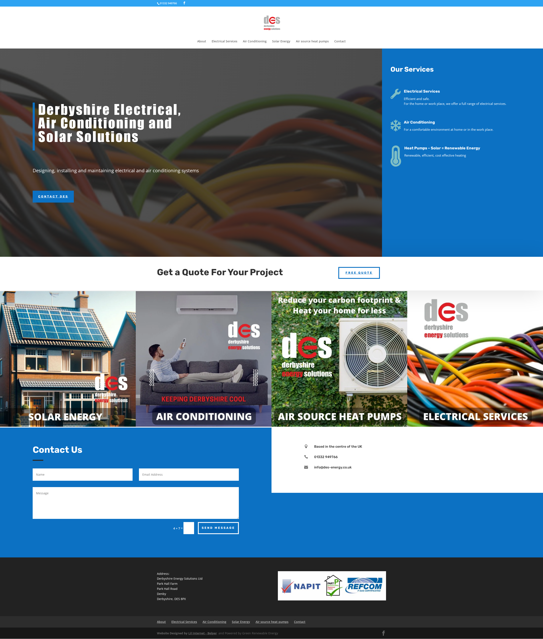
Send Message (218, 528)
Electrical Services (224, 41)
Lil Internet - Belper (202, 633)
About (201, 41)
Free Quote (359, 273)
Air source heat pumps (312, 41)
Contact (340, 41)
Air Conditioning (255, 41)
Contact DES (53, 196)
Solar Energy (281, 41)
